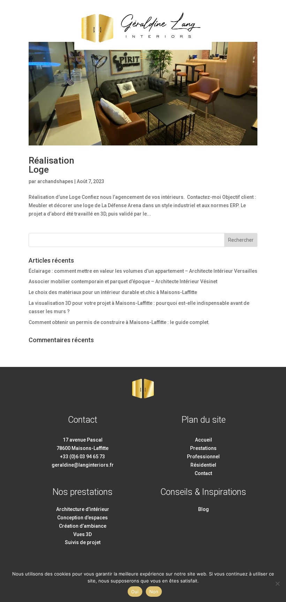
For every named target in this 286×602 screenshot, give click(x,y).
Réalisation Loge (51, 165)
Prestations (203, 448)
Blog (203, 509)
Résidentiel (203, 465)
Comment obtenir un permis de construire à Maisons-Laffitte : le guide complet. (119, 322)
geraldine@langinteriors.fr (83, 465)
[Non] (277, 583)
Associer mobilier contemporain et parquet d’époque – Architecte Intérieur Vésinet (123, 281)
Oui (135, 591)
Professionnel (203, 456)
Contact (203, 473)
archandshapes (55, 181)
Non (154, 591)
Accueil (203, 440)
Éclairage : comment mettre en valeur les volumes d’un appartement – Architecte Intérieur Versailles (143, 271)
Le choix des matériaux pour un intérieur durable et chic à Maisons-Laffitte (113, 292)
